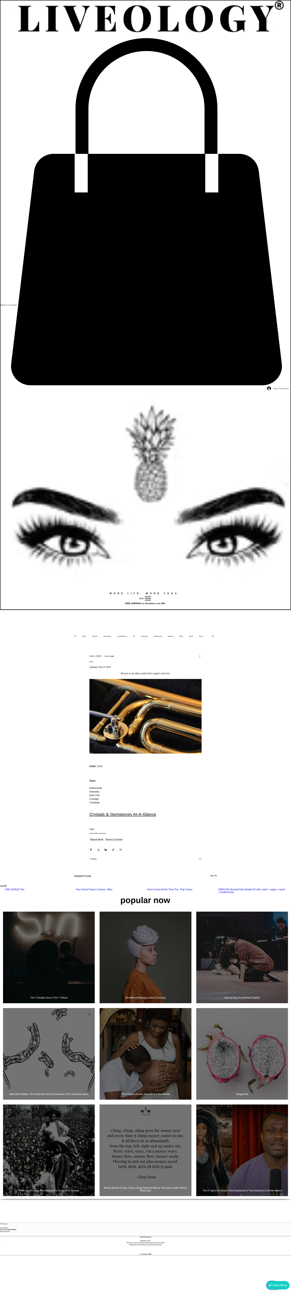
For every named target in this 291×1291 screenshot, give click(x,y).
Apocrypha (107, 636)
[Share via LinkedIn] (105, 849)
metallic (95, 833)
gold (90, 833)
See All (213, 875)
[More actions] (200, 656)
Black (191, 636)
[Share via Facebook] (90, 849)
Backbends (158, 636)
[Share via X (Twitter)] (98, 849)
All (75, 636)
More (200, 636)
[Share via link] (113, 849)
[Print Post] (120, 849)
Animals (94, 636)
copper (103, 833)
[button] (212, 636)
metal (99, 833)
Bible (181, 636)
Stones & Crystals (113, 839)
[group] (145, 891)
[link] (145, 212)
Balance (171, 636)
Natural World (96, 839)
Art (134, 636)
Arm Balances (122, 636)
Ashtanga (144, 636)
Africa (84, 636)
